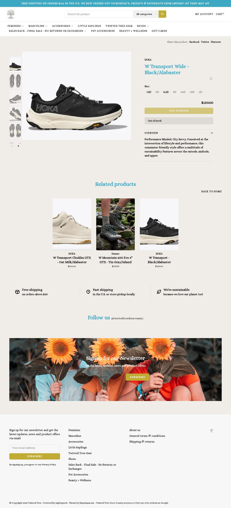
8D (157, 92)
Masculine (36, 26)
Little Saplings (89, 26)
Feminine (14, 26)
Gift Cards (159, 31)
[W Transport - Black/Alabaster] (159, 224)
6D (200, 92)
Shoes (141, 26)
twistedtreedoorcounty (127, 318)
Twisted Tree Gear (119, 26)
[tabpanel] (76, 96)
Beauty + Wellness (133, 31)
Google (164, 503)
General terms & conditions (147, 435)
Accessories (61, 26)
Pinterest (216, 42)
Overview (151, 133)
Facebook (194, 42)
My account (204, 14)
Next (18, 146)
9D (174, 92)
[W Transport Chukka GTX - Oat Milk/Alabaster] (72, 224)
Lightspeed (61, 503)
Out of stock (179, 110)
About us (134, 430)
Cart (220, 14)
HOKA (148, 59)
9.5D (183, 92)
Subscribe (137, 377)
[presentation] (15, 64)
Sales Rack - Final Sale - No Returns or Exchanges (46, 31)
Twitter (205, 42)
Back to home (211, 191)
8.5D (166, 92)
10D (192, 92)
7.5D (148, 92)
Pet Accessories (103, 31)
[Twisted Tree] (211, 430)
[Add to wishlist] (211, 79)
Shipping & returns (142, 441)
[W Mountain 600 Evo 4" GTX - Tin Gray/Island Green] (115, 224)
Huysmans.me (87, 503)
